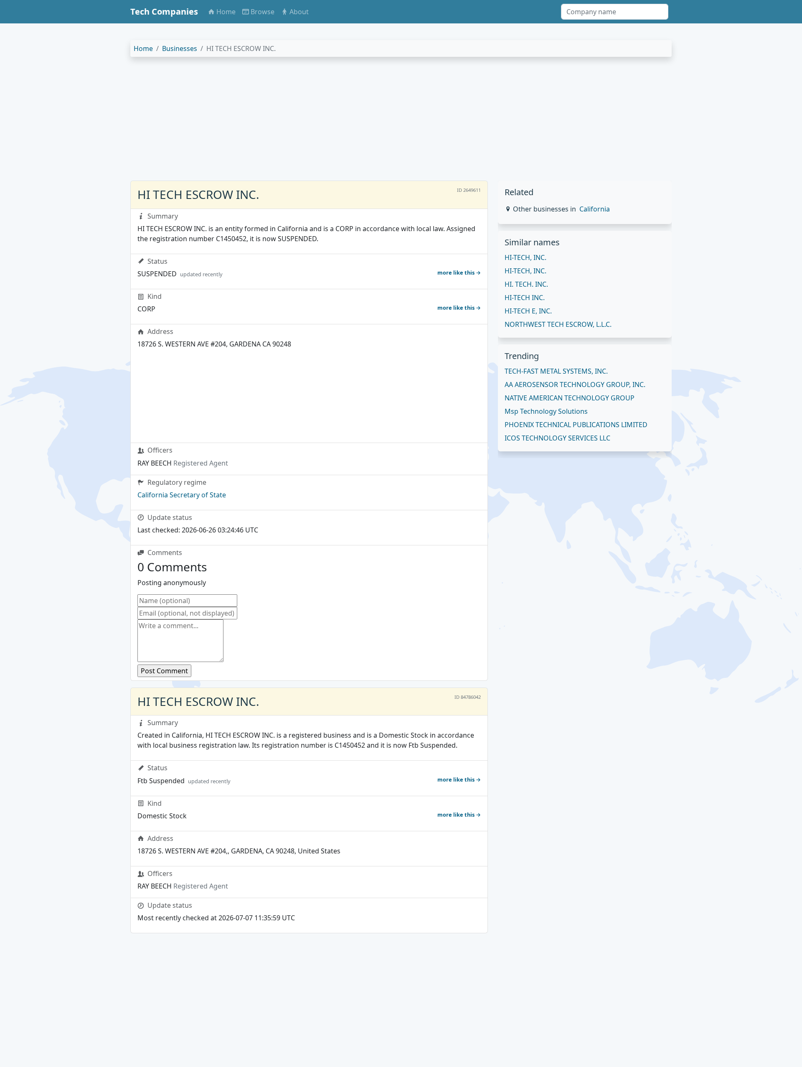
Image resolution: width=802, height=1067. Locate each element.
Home (143, 48)
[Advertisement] (381, 122)
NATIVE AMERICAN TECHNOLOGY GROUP (569, 397)
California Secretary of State (181, 494)
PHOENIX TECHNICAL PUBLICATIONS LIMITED (576, 424)
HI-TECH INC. (525, 297)
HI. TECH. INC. (526, 284)
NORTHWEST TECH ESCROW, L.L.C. (558, 324)
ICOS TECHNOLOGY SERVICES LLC (557, 438)
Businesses (179, 48)
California (594, 209)
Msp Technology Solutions (546, 411)
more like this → (459, 272)
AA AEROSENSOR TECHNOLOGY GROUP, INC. (575, 384)
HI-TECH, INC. (525, 257)
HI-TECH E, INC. (528, 311)
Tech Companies (164, 11)
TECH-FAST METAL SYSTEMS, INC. (556, 371)
